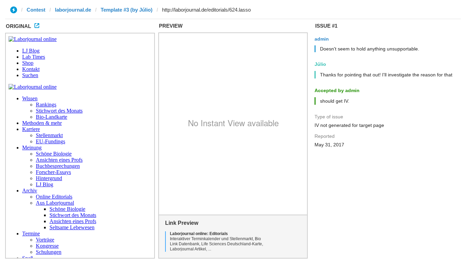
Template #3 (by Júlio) (126, 10)
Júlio (320, 64)
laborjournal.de (73, 10)
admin (322, 39)
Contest (36, 10)
